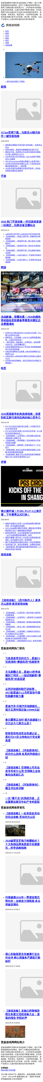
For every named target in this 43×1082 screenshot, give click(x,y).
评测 (7, 43)
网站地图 (4, 1070)
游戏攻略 (8, 45)
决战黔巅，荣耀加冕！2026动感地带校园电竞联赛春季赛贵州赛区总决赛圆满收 (21, 320)
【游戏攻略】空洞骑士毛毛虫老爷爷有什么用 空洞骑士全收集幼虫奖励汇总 (22, 771)
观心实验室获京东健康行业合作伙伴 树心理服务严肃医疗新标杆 (22, 958)
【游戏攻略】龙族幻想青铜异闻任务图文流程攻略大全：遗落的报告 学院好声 (22, 1014)
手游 (7, 36)
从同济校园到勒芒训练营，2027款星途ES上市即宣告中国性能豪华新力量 (22, 693)
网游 (7, 38)
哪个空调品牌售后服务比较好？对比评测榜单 (23, 542)
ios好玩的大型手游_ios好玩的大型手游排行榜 (22, 234)
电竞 (7, 40)
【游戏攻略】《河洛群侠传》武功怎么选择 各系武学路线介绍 (22, 754)
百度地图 (11, 1070)
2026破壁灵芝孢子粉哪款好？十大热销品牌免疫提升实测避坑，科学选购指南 (22, 844)
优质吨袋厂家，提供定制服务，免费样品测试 (23, 544)
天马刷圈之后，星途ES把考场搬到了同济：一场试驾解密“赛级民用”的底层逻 (23, 675)
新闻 (7, 33)
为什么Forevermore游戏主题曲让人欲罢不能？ (23, 161)
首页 (7, 31)
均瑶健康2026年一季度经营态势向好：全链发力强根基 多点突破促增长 (22, 901)
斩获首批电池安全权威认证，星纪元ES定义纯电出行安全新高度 (22, 737)
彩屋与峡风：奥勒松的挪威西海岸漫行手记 (22, 150)
